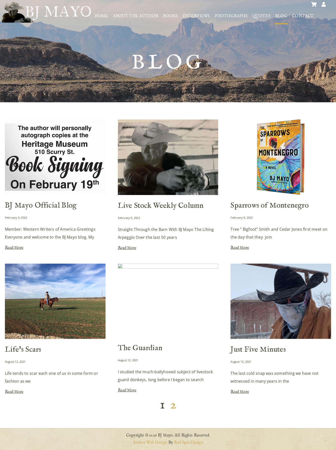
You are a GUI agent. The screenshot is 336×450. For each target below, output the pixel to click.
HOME (101, 16)
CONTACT (303, 16)
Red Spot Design (188, 442)
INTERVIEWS (196, 16)
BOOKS (170, 16)
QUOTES (261, 16)
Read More (14, 247)
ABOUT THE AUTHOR (135, 16)
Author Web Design (150, 442)
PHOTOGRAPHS (231, 16)
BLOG (281, 16)
